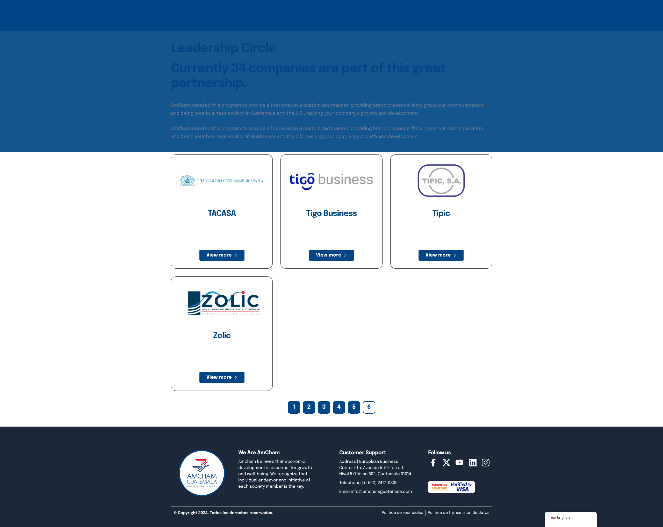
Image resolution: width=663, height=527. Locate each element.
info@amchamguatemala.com (381, 491)
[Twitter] (446, 464)
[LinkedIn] (473, 464)
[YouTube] (459, 464)
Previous (279, 407)
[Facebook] (433, 464)
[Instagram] (485, 464)
